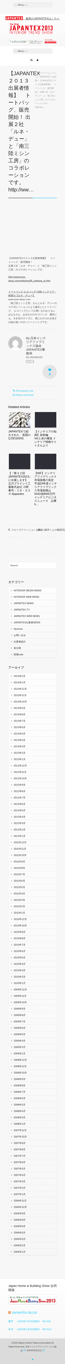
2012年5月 (19, 810)
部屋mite (18, 654)
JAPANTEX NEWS (24, 603)
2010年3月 (19, 970)
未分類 (30, 361)
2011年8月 (19, 868)
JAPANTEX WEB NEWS (27, 616)
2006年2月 (19, 1245)
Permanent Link (24, 390)
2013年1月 (19, 759)
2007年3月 (19, 1181)
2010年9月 (19, 932)
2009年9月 (19, 1008)
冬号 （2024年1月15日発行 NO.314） (30, 1329)
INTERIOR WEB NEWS (26, 596)
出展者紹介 (20, 641)
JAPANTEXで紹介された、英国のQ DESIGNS (19, 435)
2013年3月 (19, 746)
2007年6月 (19, 1162)
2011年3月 (19, 900)
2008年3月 (19, 1117)
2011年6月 (19, 880)
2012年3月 (19, 823)
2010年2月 (19, 976)
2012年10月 (20, 778)
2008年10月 (20, 1072)
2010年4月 (19, 964)
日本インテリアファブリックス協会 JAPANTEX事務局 (36, 345)
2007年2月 (19, 1187)
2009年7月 (19, 1021)
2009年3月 (19, 1047)
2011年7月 (19, 874)
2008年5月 (19, 1104)
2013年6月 (19, 727)
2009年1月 (19, 1053)
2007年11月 (20, 1130)
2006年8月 (19, 1219)
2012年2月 (19, 829)
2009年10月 (20, 1002)
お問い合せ (20, 635)
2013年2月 (19, 752)
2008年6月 (19, 1098)
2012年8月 (19, 791)
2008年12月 (20, 1059)
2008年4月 (19, 1111)
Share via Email (24, 395)
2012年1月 (19, 836)
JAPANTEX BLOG (24, 1312)
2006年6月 (19, 1226)
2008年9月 (19, 1079)
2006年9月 (19, 1213)
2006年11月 (20, 1200)
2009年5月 (19, 1034)
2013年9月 (19, 708)
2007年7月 (19, 1155)
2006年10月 (20, 1207)
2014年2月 (19, 676)
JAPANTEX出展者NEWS (27, 622)
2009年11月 (20, 996)
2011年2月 (19, 906)
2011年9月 (19, 861)
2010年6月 (19, 951)
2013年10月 (20, 701)
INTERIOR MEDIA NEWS (27, 590)
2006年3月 (19, 1239)
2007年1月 (19, 1194)
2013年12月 (20, 688)
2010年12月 (20, 919)
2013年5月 (19, 733)
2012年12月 (20, 765)
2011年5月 (19, 887)
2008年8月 (19, 1085)
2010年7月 (19, 944)
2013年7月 (19, 720)
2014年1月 (19, 682)
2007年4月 (19, 1175)
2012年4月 (19, 816)
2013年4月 (19, 740)
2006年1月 (19, 1251)
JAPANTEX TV (22, 609)
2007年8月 (19, 1149)
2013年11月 (20, 695)
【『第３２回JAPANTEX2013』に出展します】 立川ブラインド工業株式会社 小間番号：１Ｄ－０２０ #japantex (20, 483)
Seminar (18, 628)
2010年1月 (19, 983)
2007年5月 (19, 1168)
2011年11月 (20, 848)
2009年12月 (20, 989)
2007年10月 (20, 1136)
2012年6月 (19, 804)
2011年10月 (20, 855)
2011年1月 (19, 912)
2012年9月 (19, 784)
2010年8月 (19, 938)
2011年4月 (19, 893)
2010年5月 (19, 957)
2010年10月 (20, 925)
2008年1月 (19, 1123)
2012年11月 (20, 772)
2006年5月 (19, 1232)
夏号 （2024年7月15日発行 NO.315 (29, 1321)
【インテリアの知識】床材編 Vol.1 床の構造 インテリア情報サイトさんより (45, 438)
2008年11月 (20, 1066)
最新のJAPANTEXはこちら (41, 18)
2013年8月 (19, 714)
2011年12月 (20, 842)
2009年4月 (19, 1040)
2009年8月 (19, 1015)
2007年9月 (19, 1143)
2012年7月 (19, 797)
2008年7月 (19, 1091)
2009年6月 (19, 1028)
